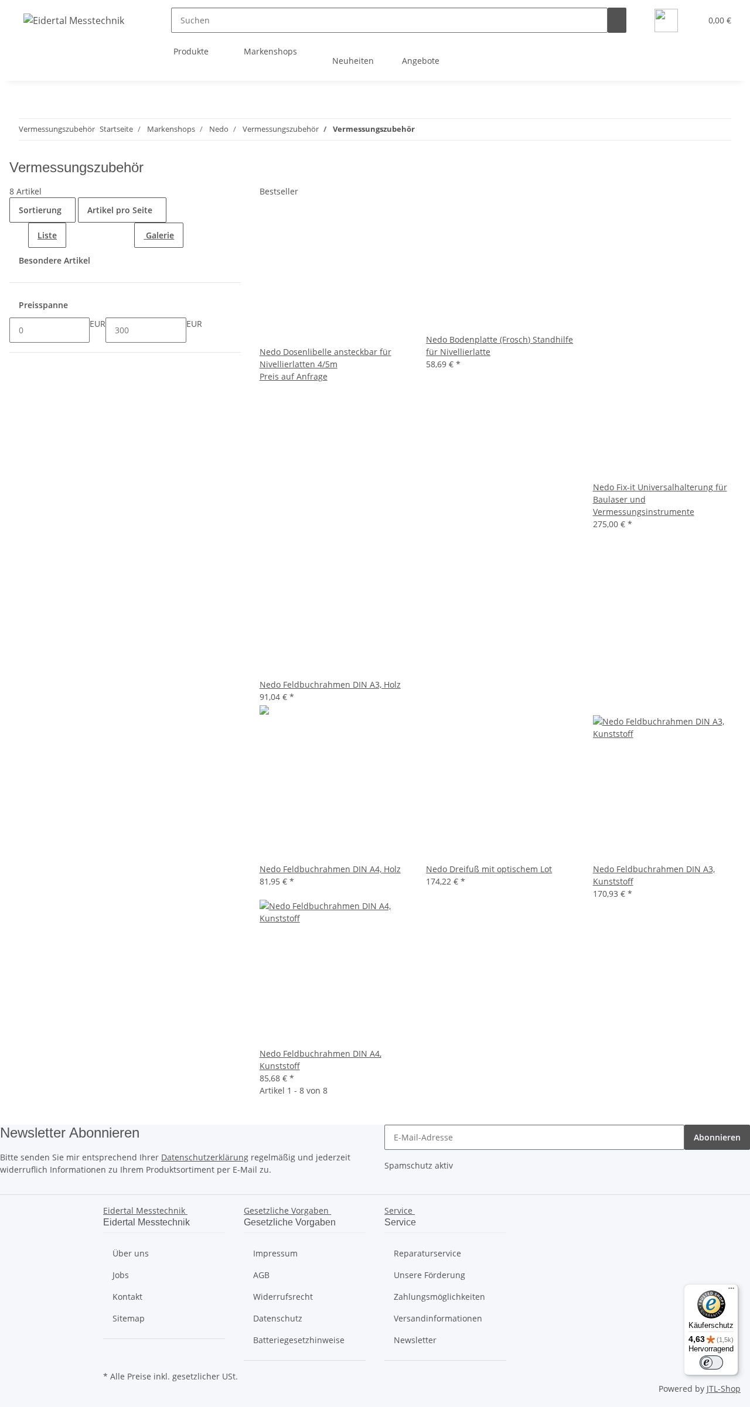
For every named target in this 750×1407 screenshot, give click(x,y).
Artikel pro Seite (119, 210)
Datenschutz (277, 1318)
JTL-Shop (724, 1388)
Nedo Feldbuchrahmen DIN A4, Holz (330, 869)
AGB (261, 1274)
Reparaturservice (427, 1253)
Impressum (275, 1253)
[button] (687, 20)
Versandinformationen (438, 1318)
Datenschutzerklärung (204, 1157)
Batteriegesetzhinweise (299, 1339)
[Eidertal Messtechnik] (73, 20)
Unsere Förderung (429, 1274)
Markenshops (271, 51)
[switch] (711, 1362)
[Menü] (731, 1291)
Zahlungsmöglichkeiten (439, 1296)
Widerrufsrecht (283, 1296)
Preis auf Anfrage (294, 376)
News (635, 60)
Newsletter (415, 1339)
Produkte (192, 51)
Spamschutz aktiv (418, 1165)
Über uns (130, 1253)
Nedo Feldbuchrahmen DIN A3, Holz (330, 684)
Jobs (120, 1274)
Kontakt (127, 1296)
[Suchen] (617, 20)
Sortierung (40, 210)
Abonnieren (717, 1137)
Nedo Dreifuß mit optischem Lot (489, 869)
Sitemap (128, 1318)
